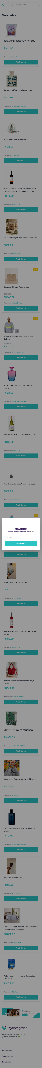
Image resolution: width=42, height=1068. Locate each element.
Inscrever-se (21, 543)
